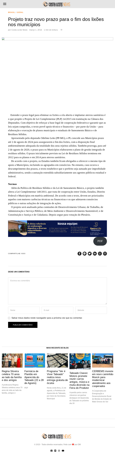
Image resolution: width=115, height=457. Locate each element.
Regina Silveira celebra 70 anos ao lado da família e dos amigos (12, 375)
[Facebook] (79, 254)
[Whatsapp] (100, 254)
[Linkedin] (95, 254)
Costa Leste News (20, 30)
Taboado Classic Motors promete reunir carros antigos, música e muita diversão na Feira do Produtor (79, 380)
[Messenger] (85, 254)
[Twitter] (90, 254)
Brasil (11, 12)
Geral (20, 12)
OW (79, 444)
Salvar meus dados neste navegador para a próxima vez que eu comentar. (47, 318)
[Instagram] (59, 450)
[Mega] (57, 228)
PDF (100, 241)
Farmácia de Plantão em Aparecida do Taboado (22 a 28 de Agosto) (34, 377)
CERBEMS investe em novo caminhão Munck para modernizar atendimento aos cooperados (102, 378)
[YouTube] (63, 450)
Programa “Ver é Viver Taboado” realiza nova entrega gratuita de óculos (57, 377)
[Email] (105, 254)
